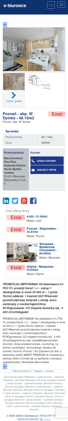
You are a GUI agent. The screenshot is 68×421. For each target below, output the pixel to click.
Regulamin (38, 370)
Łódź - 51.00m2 (37, 216)
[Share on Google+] (24, 201)
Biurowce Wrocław (23, 389)
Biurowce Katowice (15, 403)
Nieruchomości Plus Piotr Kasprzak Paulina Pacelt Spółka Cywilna (15, 165)
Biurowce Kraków (53, 383)
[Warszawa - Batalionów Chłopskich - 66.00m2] (23, 252)
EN (51, 5)
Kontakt (49, 370)
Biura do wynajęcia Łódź (39, 403)
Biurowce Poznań (44, 396)
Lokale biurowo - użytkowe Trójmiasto (23, 393)
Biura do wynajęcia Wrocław (20, 386)
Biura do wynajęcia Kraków (51, 380)
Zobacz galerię (14, 101)
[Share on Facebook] (33, 201)
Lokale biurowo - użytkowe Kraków (25, 383)
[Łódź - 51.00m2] (17, 217)
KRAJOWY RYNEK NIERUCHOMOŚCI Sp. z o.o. (39, 417)
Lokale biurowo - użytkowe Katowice (45, 399)
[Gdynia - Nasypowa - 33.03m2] (17, 267)
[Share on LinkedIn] (6, 201)
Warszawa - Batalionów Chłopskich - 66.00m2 (48, 248)
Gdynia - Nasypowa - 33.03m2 (41, 268)
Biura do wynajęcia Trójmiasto (50, 389)
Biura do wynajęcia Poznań (20, 396)
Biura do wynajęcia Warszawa (19, 376)
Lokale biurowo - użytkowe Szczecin (32, 406)
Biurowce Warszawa (25, 380)
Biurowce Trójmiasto (55, 393)
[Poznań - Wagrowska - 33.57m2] (17, 229)
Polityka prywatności (21, 370)
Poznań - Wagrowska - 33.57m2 (42, 230)
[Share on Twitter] (15, 201)
